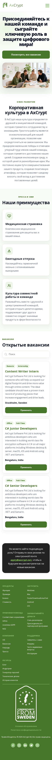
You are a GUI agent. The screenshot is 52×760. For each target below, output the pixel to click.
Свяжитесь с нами (34, 640)
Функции (6, 590)
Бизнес (5, 598)
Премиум (6, 594)
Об (3, 640)
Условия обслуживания (26, 726)
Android (30, 602)
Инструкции (32, 653)
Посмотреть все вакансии (26, 54)
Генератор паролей (10, 672)
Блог (4, 665)
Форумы (30, 644)
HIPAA (4, 621)
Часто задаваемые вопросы (34, 648)
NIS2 (4, 629)
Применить (26, 410)
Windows (30, 590)
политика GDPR (8, 625)
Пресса (5, 651)
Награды (6, 647)
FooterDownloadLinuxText (37, 598)
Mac (28, 594)
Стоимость (6, 602)
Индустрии (7, 668)
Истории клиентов (10, 680)
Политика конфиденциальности (26, 730)
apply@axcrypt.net (21, 560)
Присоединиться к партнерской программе (37, 624)
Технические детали (10, 676)
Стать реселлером (34, 620)
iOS (28, 606)
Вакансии (6, 644)
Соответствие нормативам (13, 617)
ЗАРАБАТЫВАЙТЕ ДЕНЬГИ (35, 615)
